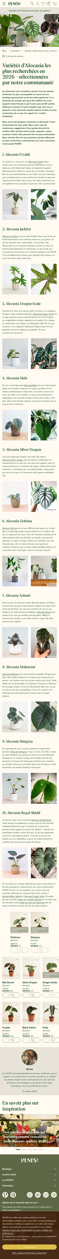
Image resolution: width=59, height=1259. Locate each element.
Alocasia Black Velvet (11, 896)
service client (9, 1174)
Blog (4, 50)
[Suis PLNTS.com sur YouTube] (46, 1195)
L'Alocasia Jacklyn (10, 236)
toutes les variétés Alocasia (30, 899)
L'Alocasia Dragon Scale (43, 314)
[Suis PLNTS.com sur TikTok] (54, 1195)
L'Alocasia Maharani (10, 674)
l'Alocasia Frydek (35, 161)
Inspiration (15, 50)
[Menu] (4, 4)
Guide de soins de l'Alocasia (31, 902)
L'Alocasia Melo (30, 385)
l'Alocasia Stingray (19, 751)
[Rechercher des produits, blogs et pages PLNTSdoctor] (32, 4)
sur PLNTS (7, 1180)
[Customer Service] (48, 3)
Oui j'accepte (29, 1247)
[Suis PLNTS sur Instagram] (5, 1195)
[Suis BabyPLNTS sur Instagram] (13, 1195)
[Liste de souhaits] (43, 4)
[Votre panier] (54, 4)
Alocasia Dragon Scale (34, 896)
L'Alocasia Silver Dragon (12, 459)
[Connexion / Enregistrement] (37, 4)
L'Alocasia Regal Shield (41, 820)
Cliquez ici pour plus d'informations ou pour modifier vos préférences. (27, 1232)
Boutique (7, 1169)
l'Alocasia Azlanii (44, 612)
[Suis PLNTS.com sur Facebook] (30, 1195)
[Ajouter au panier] (11, 995)
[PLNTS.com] (14, 3)
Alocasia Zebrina (9, 528)
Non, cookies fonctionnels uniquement (29, 1252)
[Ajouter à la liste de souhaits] (24, 915)
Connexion (7, 1185)
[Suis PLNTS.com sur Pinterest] (38, 1195)
